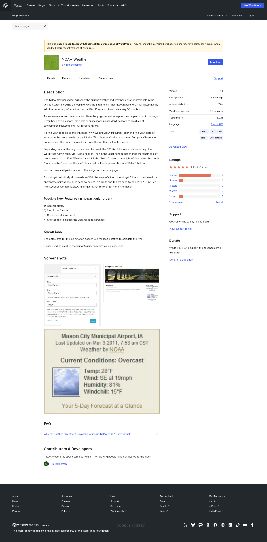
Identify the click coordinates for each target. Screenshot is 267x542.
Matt (212, 501)
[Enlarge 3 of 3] (156, 333)
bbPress (214, 506)
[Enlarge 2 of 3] (156, 267)
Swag (164, 511)
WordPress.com (218, 496)
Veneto (45, 525)
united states (216, 138)
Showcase (66, 496)
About (15, 496)
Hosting (16, 506)
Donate (165, 506)
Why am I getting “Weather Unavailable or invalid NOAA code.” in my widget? (87, 434)
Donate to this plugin (181, 259)
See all (219, 202)
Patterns (65, 511)
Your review (176, 202)
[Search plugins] (45, 26)
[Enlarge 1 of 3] (96, 267)
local (213, 131)
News (15, 501)
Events (163, 501)
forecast (204, 131)
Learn (113, 496)
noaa (219, 131)
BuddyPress (216, 511)
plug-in (204, 138)
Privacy (16, 511)
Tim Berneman (74, 64)
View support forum (180, 228)
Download (215, 62)
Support (218, 78)
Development (106, 78)
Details (51, 78)
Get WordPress (252, 5)
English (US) (217, 124)
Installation (85, 78)
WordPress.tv (118, 511)
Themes (65, 501)
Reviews (67, 78)
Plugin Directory (20, 15)
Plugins (65, 506)
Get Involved (166, 496)
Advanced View (178, 146)
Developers (116, 506)
